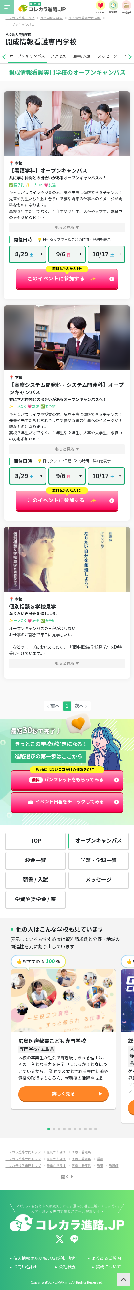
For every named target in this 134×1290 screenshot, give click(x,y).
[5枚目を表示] (69, 1129)
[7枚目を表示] (80, 1129)
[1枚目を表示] (48, 1129)
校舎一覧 (35, 860)
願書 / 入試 (35, 879)
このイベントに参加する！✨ (61, 278)
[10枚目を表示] (95, 1129)
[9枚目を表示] (90, 1129)
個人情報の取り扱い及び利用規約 (45, 1258)
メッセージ (107, 56)
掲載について (108, 1267)
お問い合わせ (26, 1267)
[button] (4, 56)
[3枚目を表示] (59, 1129)
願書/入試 (81, 56)
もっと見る (64, 227)
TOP (35, 840)
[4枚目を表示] (64, 1129)
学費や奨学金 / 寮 (35, 899)
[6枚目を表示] (75, 1129)
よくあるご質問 (106, 1258)
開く (65, 1176)
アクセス (58, 56)
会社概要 (67, 1267)
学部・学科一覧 (98, 860)
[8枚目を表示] (85, 1129)
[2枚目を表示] (54, 1129)
